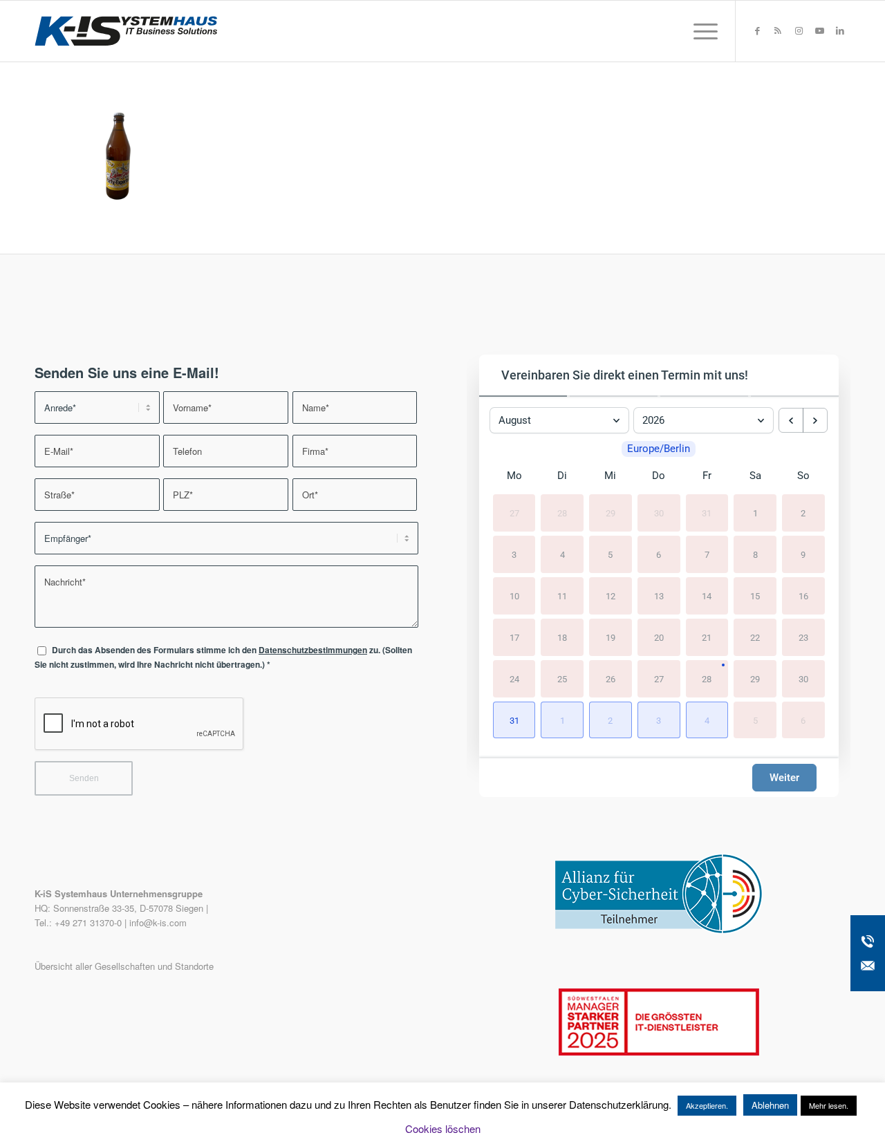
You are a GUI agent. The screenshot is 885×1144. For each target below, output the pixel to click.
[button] (514, 720)
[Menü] (701, 31)
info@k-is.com (158, 922)
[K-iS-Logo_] (126, 31)
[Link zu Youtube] (819, 30)
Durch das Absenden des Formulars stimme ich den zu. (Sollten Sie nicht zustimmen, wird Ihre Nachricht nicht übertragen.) (223, 657)
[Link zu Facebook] (757, 30)
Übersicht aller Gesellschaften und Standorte (124, 966)
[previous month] (791, 420)
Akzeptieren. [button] (707, 1105)
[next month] (815, 420)
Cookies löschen (443, 1128)
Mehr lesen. (828, 1105)
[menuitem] (701, 31)
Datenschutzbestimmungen (313, 650)
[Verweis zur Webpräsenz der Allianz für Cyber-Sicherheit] (659, 930)
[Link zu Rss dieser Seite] (777, 30)
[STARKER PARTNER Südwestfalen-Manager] (659, 1051)
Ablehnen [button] (770, 1105)
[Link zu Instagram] (798, 30)
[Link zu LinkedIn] (840, 30)
